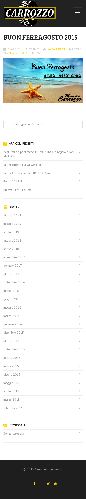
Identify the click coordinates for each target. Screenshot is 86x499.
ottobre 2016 (12, 274)
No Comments (56, 49)
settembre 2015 (14, 349)
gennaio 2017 (12, 266)
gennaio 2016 (12, 324)
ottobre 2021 (12, 215)
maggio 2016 (12, 307)
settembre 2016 (14, 282)
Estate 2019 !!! (13, 181)
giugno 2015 (11, 374)
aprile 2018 (11, 249)
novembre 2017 (14, 257)
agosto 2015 (11, 358)
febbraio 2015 (13, 408)
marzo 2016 (11, 316)
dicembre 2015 (13, 333)
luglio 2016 (11, 291)
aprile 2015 (11, 391)
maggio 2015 (12, 383)
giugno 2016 (11, 299)
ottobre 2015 (12, 341)
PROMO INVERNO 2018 (18, 190)
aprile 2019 (11, 232)
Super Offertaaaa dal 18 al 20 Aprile (27, 173)
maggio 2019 (12, 224)
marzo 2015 (11, 400)
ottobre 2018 (12, 240)
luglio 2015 (11, 366)
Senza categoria (17, 52)
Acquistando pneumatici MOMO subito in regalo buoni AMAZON (38, 154)
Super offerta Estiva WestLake (23, 165)
